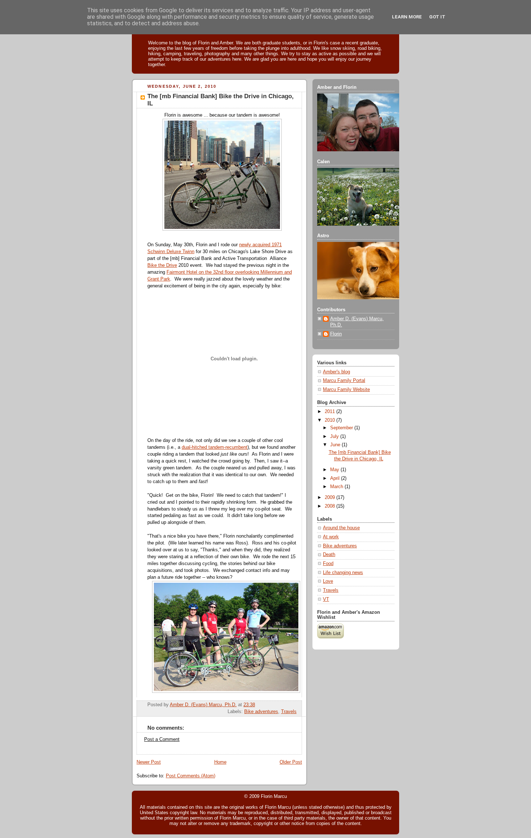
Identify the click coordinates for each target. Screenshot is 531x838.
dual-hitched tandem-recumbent (214, 447)
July (335, 436)
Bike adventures (261, 711)
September (342, 427)
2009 (330, 497)
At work (331, 536)
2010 (330, 420)
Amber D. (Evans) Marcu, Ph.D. (357, 322)
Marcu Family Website (346, 389)
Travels (289, 711)
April (335, 478)
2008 (330, 506)
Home (220, 762)
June (336, 444)
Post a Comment (162, 739)
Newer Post (149, 762)
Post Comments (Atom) (190, 775)
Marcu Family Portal (344, 380)
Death (329, 554)
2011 (330, 411)
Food (328, 563)
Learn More (407, 16)
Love (328, 581)
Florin (336, 333)
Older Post (291, 762)
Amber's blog (336, 371)
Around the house (341, 527)
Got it (437, 16)
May (335, 469)
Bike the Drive (162, 265)
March (337, 486)
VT (326, 599)
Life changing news (343, 572)
